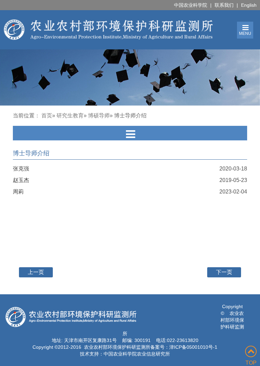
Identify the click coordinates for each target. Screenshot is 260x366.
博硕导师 (99, 115)
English (249, 5)
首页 (46, 115)
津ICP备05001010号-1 (193, 347)
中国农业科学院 (190, 5)
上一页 (36, 272)
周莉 (18, 192)
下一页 (224, 272)
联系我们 (224, 5)
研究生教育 (70, 115)
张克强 (21, 168)
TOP (251, 363)
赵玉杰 (21, 180)
